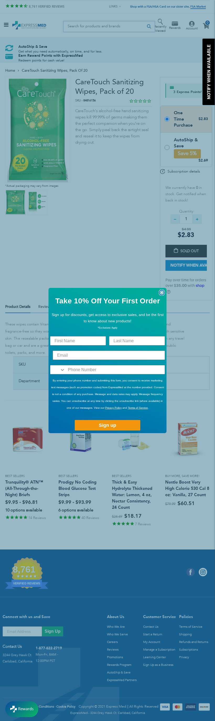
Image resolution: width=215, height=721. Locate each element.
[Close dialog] (161, 292)
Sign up (107, 425)
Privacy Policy (113, 407)
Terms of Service (138, 407)
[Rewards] (21, 709)
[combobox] (57, 369)
